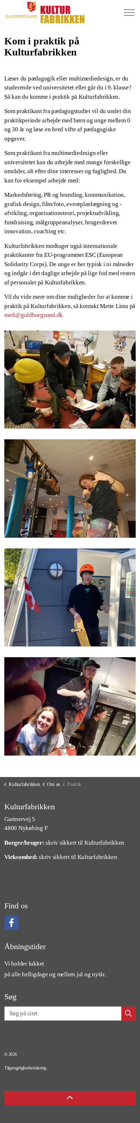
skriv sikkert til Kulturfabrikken (85, 842)
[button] (70, 380)
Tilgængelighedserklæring (25, 1067)
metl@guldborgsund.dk (33, 315)
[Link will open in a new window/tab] (11, 923)
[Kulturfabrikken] (44, 12)
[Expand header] (129, 12)
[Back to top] (70, 1098)
